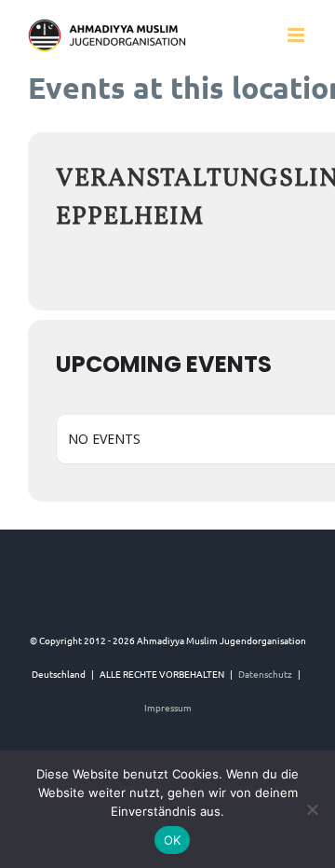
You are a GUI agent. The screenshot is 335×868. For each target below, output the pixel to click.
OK (172, 840)
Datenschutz (265, 674)
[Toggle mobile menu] (297, 35)
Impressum (168, 707)
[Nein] (311, 809)
